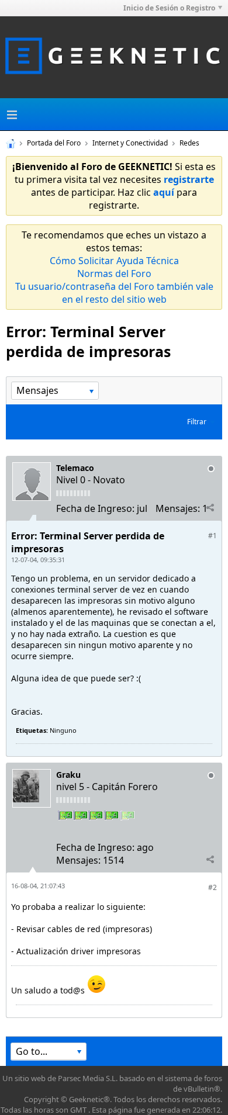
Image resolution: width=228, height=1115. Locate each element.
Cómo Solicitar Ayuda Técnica (114, 260)
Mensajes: (178, 508)
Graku (68, 774)
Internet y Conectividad (130, 143)
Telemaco (75, 467)
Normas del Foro (114, 273)
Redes (189, 143)
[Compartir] (210, 508)
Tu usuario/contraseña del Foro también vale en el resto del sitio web (114, 293)
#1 (212, 536)
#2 (212, 887)
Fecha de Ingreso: (95, 508)
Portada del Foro (54, 143)
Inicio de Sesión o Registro (169, 8)
